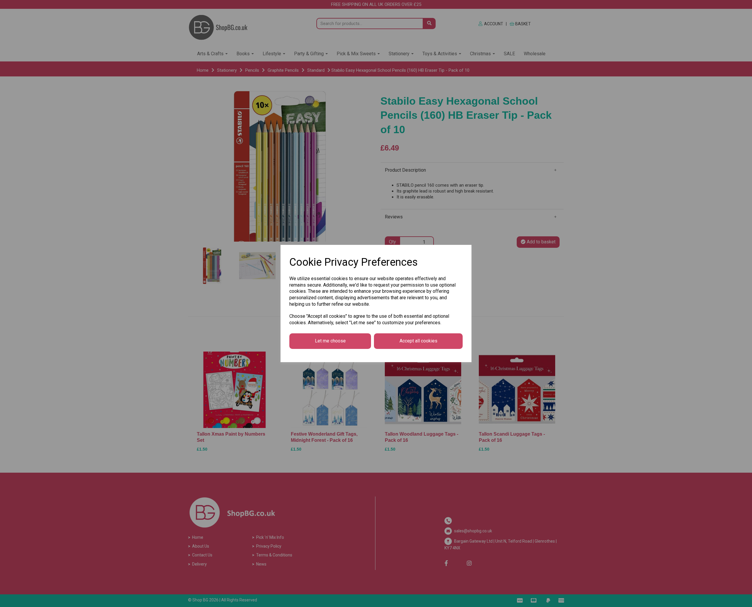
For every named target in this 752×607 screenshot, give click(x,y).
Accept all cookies (418, 341)
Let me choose (330, 341)
